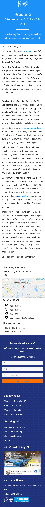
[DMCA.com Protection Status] (21, 501)
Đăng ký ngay (22, 381)
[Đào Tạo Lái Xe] (22, 474)
